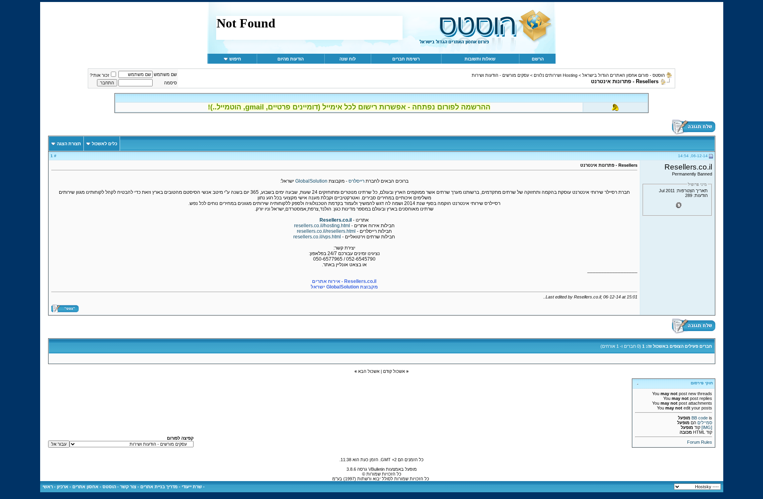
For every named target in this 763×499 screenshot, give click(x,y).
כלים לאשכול (104, 143)
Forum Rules (699, 442)
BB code (699, 417)
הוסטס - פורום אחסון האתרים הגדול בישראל (623, 75)
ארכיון (62, 486)
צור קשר (128, 486)
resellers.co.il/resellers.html (326, 231)
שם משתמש (165, 74)
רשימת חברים (406, 59)
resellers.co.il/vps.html (317, 237)
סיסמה (170, 82)
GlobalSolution (310, 181)
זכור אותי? (99, 75)
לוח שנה (347, 59)
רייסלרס (355, 181)
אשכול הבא (369, 371)
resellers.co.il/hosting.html (322, 225)
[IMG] (706, 427)
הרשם (538, 59)
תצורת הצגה (69, 143)
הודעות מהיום (290, 59)
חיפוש (235, 59)
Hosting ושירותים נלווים (555, 75)
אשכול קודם (394, 371)
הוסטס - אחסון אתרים (94, 486)
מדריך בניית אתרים (159, 486)
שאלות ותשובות (480, 59)
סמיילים (704, 422)
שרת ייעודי (192, 486)
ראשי (48, 486)
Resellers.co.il (336, 220)
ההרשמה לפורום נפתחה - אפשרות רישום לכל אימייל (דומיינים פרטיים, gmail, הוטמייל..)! (349, 107)
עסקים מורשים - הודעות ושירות (500, 75)
